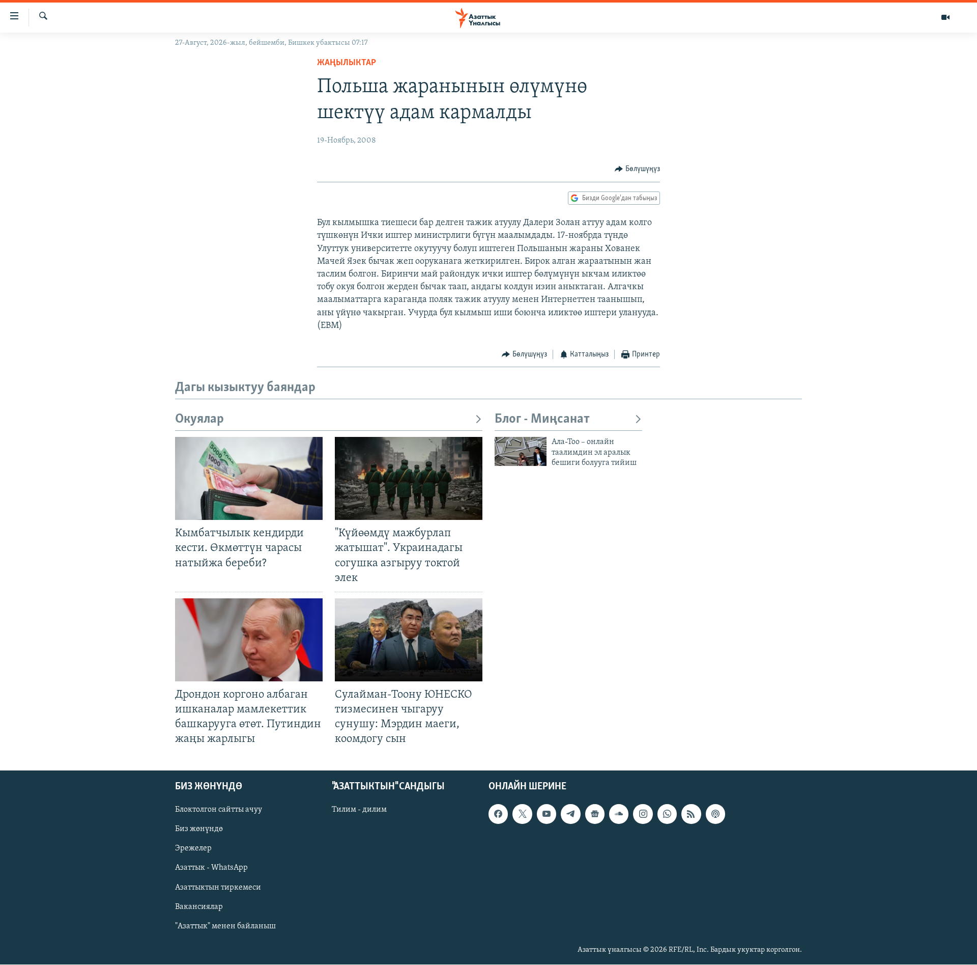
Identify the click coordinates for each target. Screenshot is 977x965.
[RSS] (691, 814)
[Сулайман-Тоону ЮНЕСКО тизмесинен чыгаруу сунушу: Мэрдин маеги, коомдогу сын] (408, 639)
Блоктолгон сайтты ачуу (218, 810)
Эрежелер (193, 849)
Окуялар (199, 419)
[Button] (637, 169)
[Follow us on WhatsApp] (667, 814)
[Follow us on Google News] (595, 814)
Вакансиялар (199, 907)
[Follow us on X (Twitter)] (522, 814)
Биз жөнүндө (199, 829)
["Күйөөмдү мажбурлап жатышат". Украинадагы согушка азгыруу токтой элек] (408, 478)
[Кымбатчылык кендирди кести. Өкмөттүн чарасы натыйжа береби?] (249, 478)
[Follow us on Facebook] (498, 814)
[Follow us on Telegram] (570, 814)
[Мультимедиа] (945, 17)
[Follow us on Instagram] (642, 814)
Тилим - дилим (359, 810)
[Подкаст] (715, 814)
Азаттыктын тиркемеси (218, 888)
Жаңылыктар (346, 63)
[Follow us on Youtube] (546, 814)
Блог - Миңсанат (542, 419)
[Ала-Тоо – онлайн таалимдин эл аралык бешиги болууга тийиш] (521, 451)
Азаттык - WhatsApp (211, 868)
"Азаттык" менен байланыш (225, 926)
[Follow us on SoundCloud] (618, 814)
